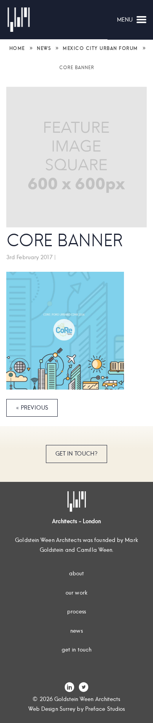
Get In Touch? (76, 454)
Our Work (76, 593)
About (76, 573)
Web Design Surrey (52, 709)
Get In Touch (76, 649)
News (44, 48)
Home (17, 48)
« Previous (32, 408)
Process (76, 611)
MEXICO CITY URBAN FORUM (100, 48)
